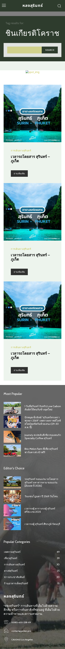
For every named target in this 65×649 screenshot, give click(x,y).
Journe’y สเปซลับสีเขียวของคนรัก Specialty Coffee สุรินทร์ (43, 436)
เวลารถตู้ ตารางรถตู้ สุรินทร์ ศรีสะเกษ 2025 (40, 510)
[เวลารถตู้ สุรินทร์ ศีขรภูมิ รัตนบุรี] (12, 524)
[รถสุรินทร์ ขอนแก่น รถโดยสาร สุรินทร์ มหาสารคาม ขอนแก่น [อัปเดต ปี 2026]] (12, 482)
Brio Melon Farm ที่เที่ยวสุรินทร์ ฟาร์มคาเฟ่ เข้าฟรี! (41, 450)
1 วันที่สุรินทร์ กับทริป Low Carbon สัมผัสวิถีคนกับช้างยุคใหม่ (43, 408)
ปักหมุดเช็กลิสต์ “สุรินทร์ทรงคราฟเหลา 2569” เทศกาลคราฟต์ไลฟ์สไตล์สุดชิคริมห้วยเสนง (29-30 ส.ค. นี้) (43, 422)
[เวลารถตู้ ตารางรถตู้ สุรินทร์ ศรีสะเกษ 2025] (12, 510)
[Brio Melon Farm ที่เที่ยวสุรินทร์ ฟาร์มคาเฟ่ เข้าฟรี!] (12, 451)
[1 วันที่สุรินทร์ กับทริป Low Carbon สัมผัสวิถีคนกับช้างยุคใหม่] (12, 408)
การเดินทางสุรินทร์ (21, 150)
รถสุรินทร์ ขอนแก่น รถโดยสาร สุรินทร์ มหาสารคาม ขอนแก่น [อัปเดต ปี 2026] (41, 482)
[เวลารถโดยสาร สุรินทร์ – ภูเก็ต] (32, 113)
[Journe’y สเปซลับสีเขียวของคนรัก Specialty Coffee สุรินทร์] (12, 437)
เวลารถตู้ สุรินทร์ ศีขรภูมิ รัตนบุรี (42, 524)
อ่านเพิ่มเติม (19, 173)
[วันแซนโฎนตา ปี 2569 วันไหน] (12, 496)
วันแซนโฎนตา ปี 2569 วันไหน (41, 496)
